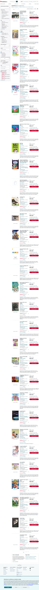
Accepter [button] (8, 587)
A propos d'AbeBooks (19, 568)
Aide (37, 1)
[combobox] (13, 1)
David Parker (22, 463)
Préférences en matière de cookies (19, 574)
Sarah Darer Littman (23, 447)
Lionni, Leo (21, 431)
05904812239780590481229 (23, 308)
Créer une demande (15, 561)
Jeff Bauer (21, 30)
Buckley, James (22, 481)
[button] (12, 8)
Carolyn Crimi (22, 266)
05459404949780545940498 (23, 344)
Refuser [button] (16, 587)
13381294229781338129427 (23, 450)
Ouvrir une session (26, 1)
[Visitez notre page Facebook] (30, 568)
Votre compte (30, 1)
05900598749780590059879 (23, 218)
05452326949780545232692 (23, 185)
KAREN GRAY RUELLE (23, 48)
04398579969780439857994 (23, 52)
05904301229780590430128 (23, 434)
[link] (37, 8)
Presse (17, 569)
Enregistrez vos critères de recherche (30, 558)
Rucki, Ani (21, 304)
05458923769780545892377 (23, 288)
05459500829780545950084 (23, 523)
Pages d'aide (24, 568)
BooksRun (23, 54)
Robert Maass (22, 214)
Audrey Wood (22, 535)
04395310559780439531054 (23, 270)
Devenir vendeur (11, 568)
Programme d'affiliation (12, 569)
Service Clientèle (25, 569)
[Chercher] (17, 1)
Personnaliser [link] (25, 587)
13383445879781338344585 (23, 91)
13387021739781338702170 (23, 148)
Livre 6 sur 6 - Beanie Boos (24, 92)
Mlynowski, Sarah (22, 161)
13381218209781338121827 (23, 504)
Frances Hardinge (22, 519)
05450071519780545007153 (23, 34)
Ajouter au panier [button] (34, 17)
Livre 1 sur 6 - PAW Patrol (24, 363)
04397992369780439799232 (23, 416)
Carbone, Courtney (22, 358)
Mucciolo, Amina (22, 394)
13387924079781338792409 (23, 398)
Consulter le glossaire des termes (30, 557)
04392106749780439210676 (23, 326)
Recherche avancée (5, 569)
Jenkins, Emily (24, 162)
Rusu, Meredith (22, 87)
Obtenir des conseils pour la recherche (30, 556)
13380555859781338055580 (23, 237)
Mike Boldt (21, 144)
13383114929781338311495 (23, 362)
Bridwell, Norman (22, 66)
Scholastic (21, 13)
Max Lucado (21, 322)
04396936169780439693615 (23, 467)
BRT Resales (23, 438)
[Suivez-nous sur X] (30, 570)
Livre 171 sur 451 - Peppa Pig (25, 111)
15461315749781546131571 (23, 485)
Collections (4, 570)
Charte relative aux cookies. (30, 584)
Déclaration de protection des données (19, 572)
